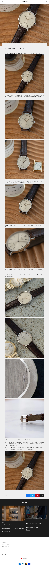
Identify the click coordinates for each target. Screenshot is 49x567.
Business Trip (28, 521)
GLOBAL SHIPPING (6, 544)
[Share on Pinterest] (37, 495)
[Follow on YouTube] (5, 554)
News (3, 522)
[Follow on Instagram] (2, 554)
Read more (28, 529)
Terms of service (5, 548)
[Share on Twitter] (32, 495)
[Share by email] (42, 495)
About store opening (7, 524)
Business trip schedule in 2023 (34, 523)
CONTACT (4, 542)
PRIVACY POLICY (5, 546)
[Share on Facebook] (28, 495)
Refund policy (4, 550)
